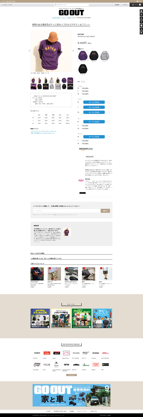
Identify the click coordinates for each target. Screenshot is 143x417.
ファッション (34, 131)
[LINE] (141, 25)
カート (137, 4)
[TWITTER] (141, 29)
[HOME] (141, 11)
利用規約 (55, 214)
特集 (32, 133)
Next (73, 50)
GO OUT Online (56, 17)
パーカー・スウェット (50, 131)
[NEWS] (141, 14)
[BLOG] (141, 18)
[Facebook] (141, 22)
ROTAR (70, 17)
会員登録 (117, 4)
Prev (29, 50)
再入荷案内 (85, 88)
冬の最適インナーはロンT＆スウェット (44, 133)
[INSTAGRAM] (141, 32)
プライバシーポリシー (62, 214)
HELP (140, 1)
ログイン (125, 4)
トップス (41, 131)
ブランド (64, 17)
